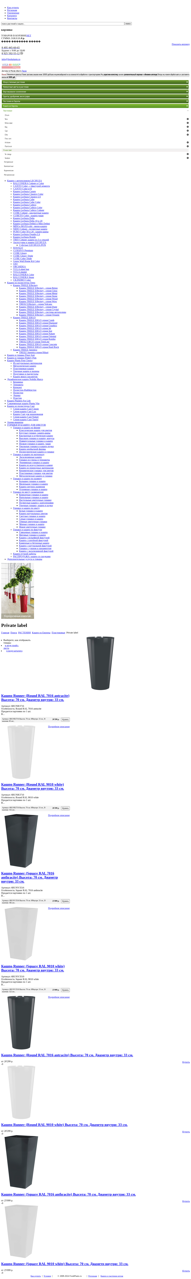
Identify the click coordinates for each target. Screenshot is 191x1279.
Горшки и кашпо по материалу (28, 454)
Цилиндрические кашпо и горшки (36, 451)
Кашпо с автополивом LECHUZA (24, 180)
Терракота (18, 384)
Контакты (12, 18)
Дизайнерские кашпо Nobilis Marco (25, 379)
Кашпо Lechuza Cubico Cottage (28, 210)
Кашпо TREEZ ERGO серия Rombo (37, 339)
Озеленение (13, 13)
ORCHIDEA (19, 266)
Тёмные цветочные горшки (33, 521)
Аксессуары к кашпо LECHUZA (29, 242)
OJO (15, 264)
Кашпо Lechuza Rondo (24, 237)
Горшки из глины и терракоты (34, 460)
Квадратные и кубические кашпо (36, 435)
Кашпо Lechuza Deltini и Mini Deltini (31, 223)
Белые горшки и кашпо (31, 511)
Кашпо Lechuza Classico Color (28, 194)
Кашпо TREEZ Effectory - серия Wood (38, 298)
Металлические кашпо (24, 366)
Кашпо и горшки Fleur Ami (21, 355)
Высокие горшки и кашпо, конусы (36, 438)
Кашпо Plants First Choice (20, 360)
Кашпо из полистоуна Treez (21, 282)
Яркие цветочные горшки (32, 527)
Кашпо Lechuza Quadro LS (26, 234)
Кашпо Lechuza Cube (23, 199)
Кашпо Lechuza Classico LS (27, 196)
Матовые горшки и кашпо (32, 535)
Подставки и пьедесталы (25, 374)
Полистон (18, 392)
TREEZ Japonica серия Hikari (33, 352)
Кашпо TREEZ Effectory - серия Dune (38, 307)
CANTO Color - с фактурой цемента (31, 186)
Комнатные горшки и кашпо (33, 494)
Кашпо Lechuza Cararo (24, 191)
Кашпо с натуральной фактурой (35, 545)
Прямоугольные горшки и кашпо (36, 441)
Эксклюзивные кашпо (30, 457)
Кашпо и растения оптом (112, 1276)
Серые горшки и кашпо (31, 519)
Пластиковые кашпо (23, 368)
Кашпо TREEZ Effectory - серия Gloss (38, 290)
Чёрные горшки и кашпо (31, 524)
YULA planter (20, 272)
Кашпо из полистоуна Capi (20, 406)
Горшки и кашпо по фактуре (27, 529)
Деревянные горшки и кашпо (34, 462)
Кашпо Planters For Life (19, 400)
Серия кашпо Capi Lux (24, 411)
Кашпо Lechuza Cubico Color (27, 207)
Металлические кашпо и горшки (35, 476)
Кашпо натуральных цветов (33, 513)
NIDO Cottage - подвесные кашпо (30, 229)
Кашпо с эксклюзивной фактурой (36, 551)
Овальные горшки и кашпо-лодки (36, 446)
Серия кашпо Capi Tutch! (25, 419)
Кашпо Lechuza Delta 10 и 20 (27, 221)
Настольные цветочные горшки (35, 500)
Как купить (13, 7)
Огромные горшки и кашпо (33, 489)
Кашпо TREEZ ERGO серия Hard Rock (39, 347)
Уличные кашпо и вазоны (26, 371)
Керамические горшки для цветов (36, 470)
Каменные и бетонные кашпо (34, 543)
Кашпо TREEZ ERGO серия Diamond (38, 323)
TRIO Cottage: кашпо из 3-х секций (31, 239)
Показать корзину (181, 44)
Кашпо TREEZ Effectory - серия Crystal (39, 309)
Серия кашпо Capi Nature (26, 417)
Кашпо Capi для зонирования (28, 414)
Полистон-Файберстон (24, 390)
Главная (5, 632)
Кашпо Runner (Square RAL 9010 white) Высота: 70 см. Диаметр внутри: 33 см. (33, 968)
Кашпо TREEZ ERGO (24, 317)
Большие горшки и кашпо (32, 481)
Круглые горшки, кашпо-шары (34, 433)
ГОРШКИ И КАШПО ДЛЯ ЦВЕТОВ (26, 425)
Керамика (18, 382)
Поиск (13, 632)
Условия (47, 1276)
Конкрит (17, 387)
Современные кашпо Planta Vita (23, 403)
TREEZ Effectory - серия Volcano (35, 304)
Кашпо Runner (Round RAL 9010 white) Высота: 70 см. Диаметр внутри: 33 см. (32, 786)
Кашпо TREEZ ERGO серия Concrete (38, 344)
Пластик (17, 398)
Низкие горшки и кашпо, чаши (35, 443)
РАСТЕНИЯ (24, 632)
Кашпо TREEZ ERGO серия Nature (37, 333)
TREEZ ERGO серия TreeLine (34, 341)
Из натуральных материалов (27, 363)
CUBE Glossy (20, 253)
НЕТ (28, 35)
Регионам (12, 10)
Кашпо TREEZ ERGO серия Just (35, 331)
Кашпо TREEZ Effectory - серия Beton (38, 288)
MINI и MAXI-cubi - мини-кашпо (30, 226)
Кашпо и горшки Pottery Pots (21, 358)
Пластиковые (58, 632)
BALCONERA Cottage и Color (28, 183)
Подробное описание (59, 726)
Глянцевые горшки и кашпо (33, 532)
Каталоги (12, 15)
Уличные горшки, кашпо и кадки (36, 505)
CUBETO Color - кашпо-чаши (28, 215)
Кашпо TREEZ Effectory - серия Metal (38, 293)
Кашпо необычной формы (32, 449)
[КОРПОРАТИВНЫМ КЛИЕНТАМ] (17, 618)
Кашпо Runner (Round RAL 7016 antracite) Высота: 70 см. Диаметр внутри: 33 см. (35, 698)
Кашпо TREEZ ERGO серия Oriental (37, 336)
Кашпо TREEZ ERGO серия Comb (36, 320)
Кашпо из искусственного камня (36, 465)
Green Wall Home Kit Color (26, 261)
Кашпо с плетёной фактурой (33, 540)
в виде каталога (14, 651)
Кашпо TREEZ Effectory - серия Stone (38, 296)
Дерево (16, 395)
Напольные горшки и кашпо (33, 497)
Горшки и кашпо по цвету (26, 508)
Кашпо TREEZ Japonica (25, 349)
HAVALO (18, 247)
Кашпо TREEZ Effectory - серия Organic (39, 315)
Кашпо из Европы (41, 632)
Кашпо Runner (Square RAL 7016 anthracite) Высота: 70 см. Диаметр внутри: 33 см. (29, 877)
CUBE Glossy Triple (23, 256)
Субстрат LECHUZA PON (32, 245)
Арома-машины (15, 422)
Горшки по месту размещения (28, 492)
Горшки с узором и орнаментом (35, 548)
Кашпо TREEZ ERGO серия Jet (35, 328)
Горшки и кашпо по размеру (27, 478)
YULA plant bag (21, 269)
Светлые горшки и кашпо (32, 516)
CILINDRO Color (22, 280)
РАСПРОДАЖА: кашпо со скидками (32, 556)
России (24, 71)
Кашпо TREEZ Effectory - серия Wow (38, 301)
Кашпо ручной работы (24, 553)
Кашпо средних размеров (32, 486)
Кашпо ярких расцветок (25, 376)
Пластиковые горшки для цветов (36, 473)
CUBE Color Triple (22, 258)
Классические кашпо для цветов (35, 430)
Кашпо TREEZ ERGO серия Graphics (38, 325)
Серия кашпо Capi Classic (26, 409)
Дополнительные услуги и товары (24, 559)
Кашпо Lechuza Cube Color (26, 202)
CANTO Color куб (22, 188)
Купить (186, 1062)
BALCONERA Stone (23, 277)
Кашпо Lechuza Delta (23, 218)
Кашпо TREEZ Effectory (25, 285)
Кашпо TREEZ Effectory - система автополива (42, 312)
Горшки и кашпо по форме (26, 427)
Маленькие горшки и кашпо (33, 484)
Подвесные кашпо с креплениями (36, 502)
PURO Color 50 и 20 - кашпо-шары (30, 231)
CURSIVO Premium (23, 250)
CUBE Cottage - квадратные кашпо (31, 213)
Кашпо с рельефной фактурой (34, 537)
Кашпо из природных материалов (36, 468)
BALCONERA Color (23, 274)
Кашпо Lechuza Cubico (24, 205)
